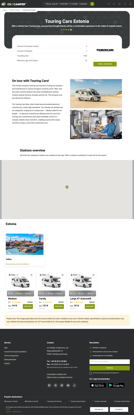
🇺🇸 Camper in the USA (31, 401)
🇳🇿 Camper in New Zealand (77, 401)
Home (5, 10)
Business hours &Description (17, 264)
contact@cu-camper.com (57, 374)
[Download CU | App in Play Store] (116, 385)
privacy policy (106, 373)
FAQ (5, 348)
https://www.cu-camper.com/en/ (59, 377)
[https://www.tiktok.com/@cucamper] (74, 385)
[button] (92, 4)
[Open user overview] (114, 4)
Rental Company (15, 10)
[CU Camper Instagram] (61, 385)
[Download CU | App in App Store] (97, 385)
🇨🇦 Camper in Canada (10, 401)
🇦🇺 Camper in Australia (99, 401)
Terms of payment (11, 355)
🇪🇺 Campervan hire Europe (53, 401)
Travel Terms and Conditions (15, 351)
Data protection (10, 359)
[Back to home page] (16, 4)
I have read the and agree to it (106, 373)
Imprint (7, 363)
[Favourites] (108, 4)
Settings (8, 412)
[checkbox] (90, 373)
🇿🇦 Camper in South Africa (122, 401)
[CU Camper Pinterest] (55, 385)
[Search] (125, 4)
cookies (8, 409)
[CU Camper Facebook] (49, 385)
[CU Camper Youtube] (68, 385)
